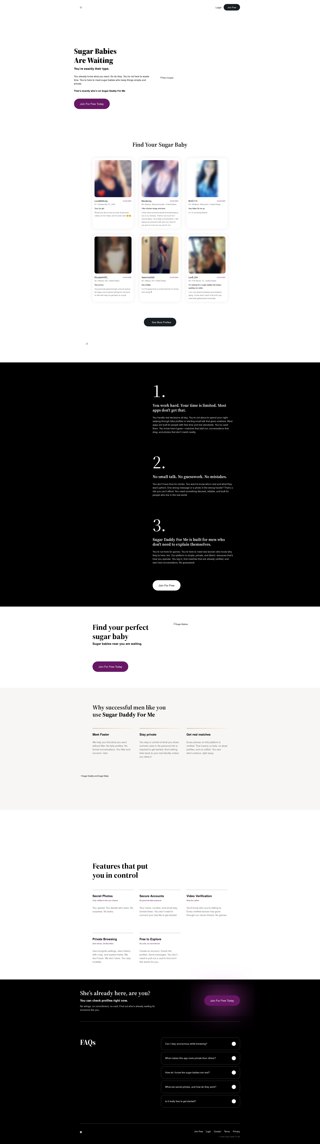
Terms (227, 1131)
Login (219, 7)
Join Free (232, 7)
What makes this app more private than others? (190, 1058)
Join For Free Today (92, 104)
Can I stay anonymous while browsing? (186, 1043)
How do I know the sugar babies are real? (187, 1072)
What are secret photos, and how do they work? (190, 1086)
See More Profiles (161, 322)
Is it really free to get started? (180, 1101)
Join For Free (166, 585)
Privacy (236, 1131)
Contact (217, 1131)
